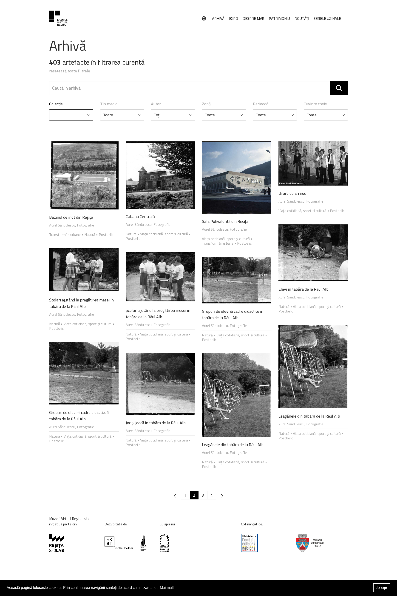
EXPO (233, 18)
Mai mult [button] (167, 588)
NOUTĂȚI (302, 18)
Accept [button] (381, 588)
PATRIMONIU (279, 18)
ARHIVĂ (218, 18)
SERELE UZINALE (327, 18)
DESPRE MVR (253, 18)
